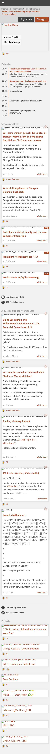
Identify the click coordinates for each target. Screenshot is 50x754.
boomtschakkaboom (14, 514)
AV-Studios (12, 486)
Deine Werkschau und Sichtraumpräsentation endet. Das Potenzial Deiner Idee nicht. (21, 323)
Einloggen (41, 19)
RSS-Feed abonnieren (15, 302)
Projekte (5, 621)
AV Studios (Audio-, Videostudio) (21, 473)
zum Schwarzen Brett (15, 297)
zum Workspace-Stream (16, 607)
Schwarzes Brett (10, 123)
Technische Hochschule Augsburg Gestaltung (20, 11)
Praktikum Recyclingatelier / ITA (20, 256)
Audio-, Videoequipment (16, 421)
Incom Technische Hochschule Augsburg (25, 3)
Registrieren (26, 19)
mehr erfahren (10, 14)
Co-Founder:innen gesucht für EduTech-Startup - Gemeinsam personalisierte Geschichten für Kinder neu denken (24, 136)
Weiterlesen (42, 174)
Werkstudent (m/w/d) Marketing (21, 277)
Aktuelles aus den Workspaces (17, 310)
